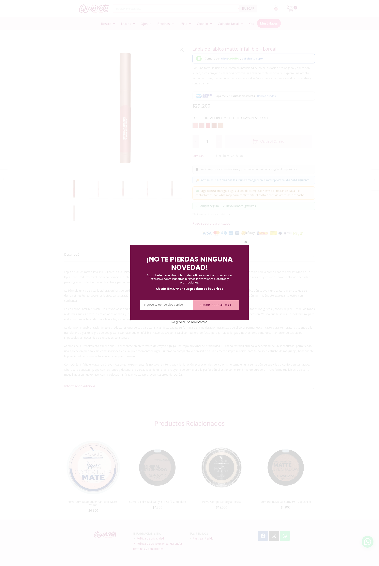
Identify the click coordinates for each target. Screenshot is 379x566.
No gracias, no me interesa (189, 322)
